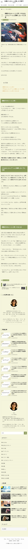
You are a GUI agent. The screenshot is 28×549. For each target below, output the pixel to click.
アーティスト (6, 451)
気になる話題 (5, 19)
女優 (4, 466)
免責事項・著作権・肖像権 (14, 540)
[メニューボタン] (1, 2)
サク (14, 308)
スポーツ (5, 454)
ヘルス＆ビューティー (8, 460)
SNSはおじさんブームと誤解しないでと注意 (13, 89)
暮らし (4, 469)
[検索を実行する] (25, 433)
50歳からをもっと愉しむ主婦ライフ (14, 1)
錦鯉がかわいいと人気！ (9, 87)
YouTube (5, 442)
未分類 (4, 472)
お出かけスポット (7, 445)
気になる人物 (6, 475)
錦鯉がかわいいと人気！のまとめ (11, 91)
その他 (4, 448)
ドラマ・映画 (6, 457)
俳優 (4, 463)
